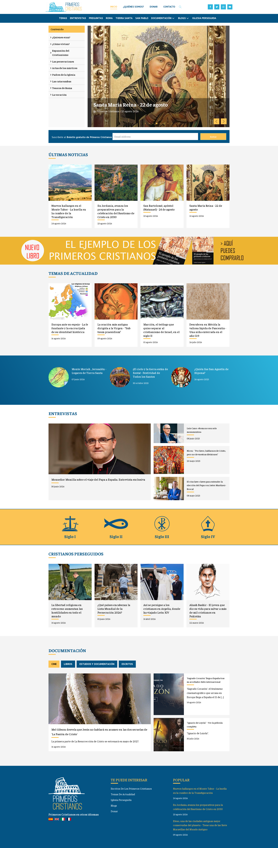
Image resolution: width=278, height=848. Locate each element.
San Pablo (141, 18)
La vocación (59, 94)
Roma (109, 18)
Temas (63, 18)
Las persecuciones (63, 61)
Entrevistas (78, 18)
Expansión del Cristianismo (60, 52)
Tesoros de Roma (62, 88)
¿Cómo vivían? (61, 44)
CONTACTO (169, 6)
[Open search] (180, 7)
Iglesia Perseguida (204, 18)
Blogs (114, 805)
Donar (114, 811)
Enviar (213, 136)
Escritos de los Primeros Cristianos (131, 788)
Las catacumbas (61, 81)
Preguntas (96, 18)
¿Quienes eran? (61, 37)
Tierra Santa (124, 18)
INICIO (113, 6)
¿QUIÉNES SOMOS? (133, 6)
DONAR (154, 6)
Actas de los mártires (64, 68)
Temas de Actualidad (123, 794)
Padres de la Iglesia (63, 74)
